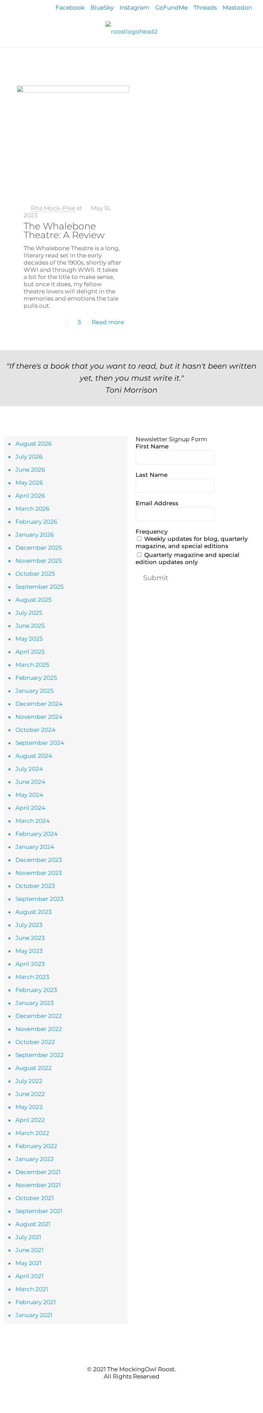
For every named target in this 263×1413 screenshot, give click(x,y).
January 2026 (34, 534)
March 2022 (32, 1133)
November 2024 (38, 716)
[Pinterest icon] (135, 1389)
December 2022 (38, 1016)
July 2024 (29, 768)
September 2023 (39, 898)
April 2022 (30, 1120)
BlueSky (102, 7)
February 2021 (35, 1302)
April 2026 (30, 495)
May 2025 (29, 638)
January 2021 (33, 1315)
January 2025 (34, 690)
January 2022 (34, 1159)
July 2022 (28, 1081)
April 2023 (30, 963)
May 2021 (28, 1263)
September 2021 (38, 1211)
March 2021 (31, 1289)
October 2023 (35, 885)
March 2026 (32, 508)
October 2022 (35, 1042)
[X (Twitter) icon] (127, 1389)
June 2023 (30, 937)
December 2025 (38, 547)
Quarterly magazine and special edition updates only (187, 558)
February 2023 (36, 989)
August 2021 (32, 1224)
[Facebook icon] (120, 1389)
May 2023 (29, 950)
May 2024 (29, 794)
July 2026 (28, 456)
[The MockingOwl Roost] (131, 31)
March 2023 (32, 976)
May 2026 (29, 482)
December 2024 (38, 703)
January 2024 (34, 846)
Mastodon (237, 7)
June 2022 (30, 1094)
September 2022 (39, 1055)
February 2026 (36, 521)
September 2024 (39, 742)
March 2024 (32, 820)
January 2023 (34, 1003)
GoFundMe (171, 7)
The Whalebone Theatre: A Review (64, 230)
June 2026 (30, 469)
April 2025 (30, 651)
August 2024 (33, 755)
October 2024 (35, 729)
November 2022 (38, 1029)
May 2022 (29, 1107)
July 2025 (28, 612)
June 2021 (29, 1250)
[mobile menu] (6, 57)
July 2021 (28, 1237)
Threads (205, 7)
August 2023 (33, 911)
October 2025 (35, 573)
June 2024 (30, 781)
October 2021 (34, 1198)
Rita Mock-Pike (53, 208)
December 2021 (38, 1172)
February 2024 (36, 833)
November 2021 (38, 1185)
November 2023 (38, 872)
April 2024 (30, 807)
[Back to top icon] (131, 1355)
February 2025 (36, 677)
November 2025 (38, 560)
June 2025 (30, 625)
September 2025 (39, 586)
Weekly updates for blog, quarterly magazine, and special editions (192, 542)
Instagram (134, 7)
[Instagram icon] (142, 1389)
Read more (108, 322)
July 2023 (28, 924)
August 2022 (33, 1068)
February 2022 (36, 1146)
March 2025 (32, 664)
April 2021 (29, 1276)
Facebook (70, 7)
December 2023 (38, 859)
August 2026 (33, 443)
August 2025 (33, 599)
